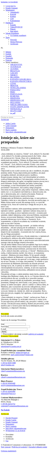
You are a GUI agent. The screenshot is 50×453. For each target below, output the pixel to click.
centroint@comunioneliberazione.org (14, 406)
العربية (12, 113)
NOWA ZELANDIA (18, 88)
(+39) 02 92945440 (8, 383)
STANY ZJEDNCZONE (19, 107)
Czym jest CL (11, 6)
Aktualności (14, 12)
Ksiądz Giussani (12, 8)
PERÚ (12, 92)
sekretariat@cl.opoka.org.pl (11, 346)
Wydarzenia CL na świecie (15, 431)
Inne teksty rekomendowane (16, 132)
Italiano (8, 52)
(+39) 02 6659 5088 (8, 363)
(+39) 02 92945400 (8, 391)
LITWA (13, 83)
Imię (2, 324)
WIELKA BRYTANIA (19, 105)
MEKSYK (14, 86)
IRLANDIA (14, 77)
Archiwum (14, 44)
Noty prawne (6, 447)
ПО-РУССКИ (15, 111)
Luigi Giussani (11, 126)
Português (9, 58)
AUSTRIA (14, 69)
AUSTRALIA (15, 67)
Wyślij (4, 331)
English (8, 54)
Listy (12, 19)
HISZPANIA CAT (17, 100)
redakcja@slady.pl (22, 353)
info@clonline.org (7, 365)
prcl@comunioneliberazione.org (13, 385)
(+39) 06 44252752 (8, 404)
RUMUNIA (14, 96)
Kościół (13, 14)
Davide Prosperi (11, 418)
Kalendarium (15, 21)
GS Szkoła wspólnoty (18, 35)
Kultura (13, 16)
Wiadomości (10, 10)
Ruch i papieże (11, 130)
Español (9, 56)
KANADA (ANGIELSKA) (20, 79)
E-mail (3, 329)
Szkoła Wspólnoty (12, 33)
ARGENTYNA (16, 64)
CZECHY (14, 73)
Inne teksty (14, 31)
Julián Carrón (10, 124)
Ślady (8, 38)
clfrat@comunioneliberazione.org (13, 377)
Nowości (13, 40)
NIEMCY (14, 75)
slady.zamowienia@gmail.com (22, 355)
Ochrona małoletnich (8, 451)
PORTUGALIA (16, 94)
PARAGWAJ (15, 90)
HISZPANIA (15, 98)
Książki (13, 25)
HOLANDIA (15, 102)
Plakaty (13, 29)
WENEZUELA (16, 109)
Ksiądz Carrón (11, 420)
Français (9, 60)
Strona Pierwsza (16, 42)
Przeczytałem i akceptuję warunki (23, 334)
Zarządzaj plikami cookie (38, 447)
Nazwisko (4, 327)
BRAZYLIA (15, 71)
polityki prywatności (35, 334)
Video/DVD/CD (16, 27)
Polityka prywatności (19, 447)
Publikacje (9, 23)
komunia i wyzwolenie (9, 2)
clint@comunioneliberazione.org (13, 371)
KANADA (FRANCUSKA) (21, 81)
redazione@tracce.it (8, 394)
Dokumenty (10, 128)
